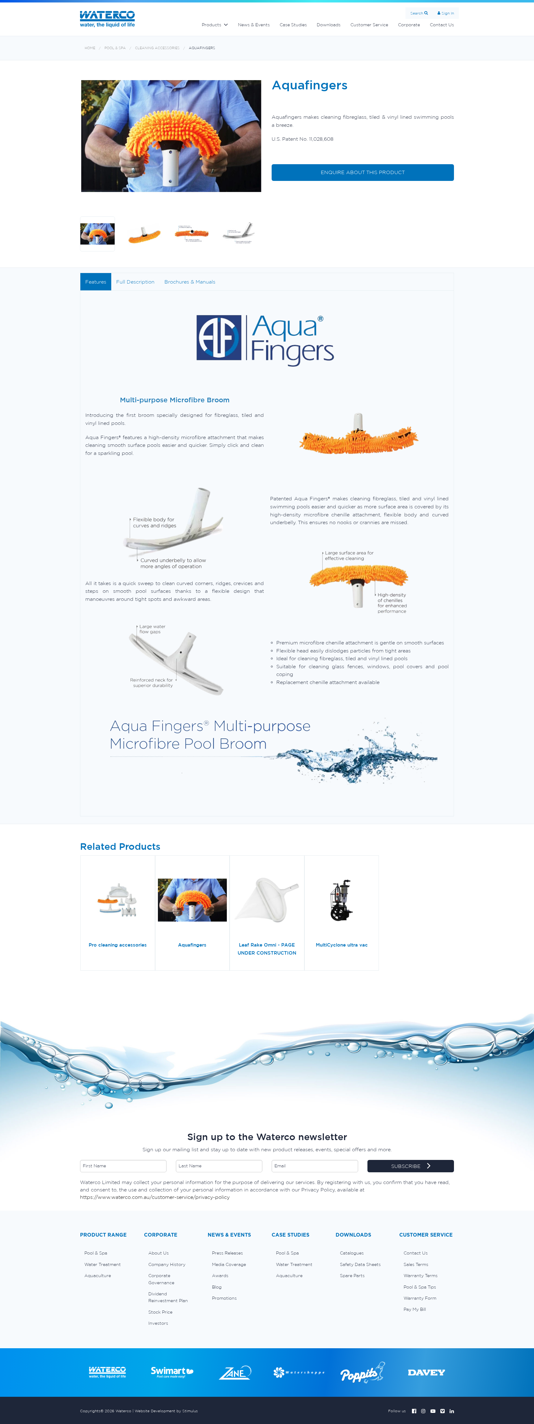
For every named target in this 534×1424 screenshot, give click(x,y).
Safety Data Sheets (360, 1264)
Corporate (409, 24)
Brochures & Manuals (189, 281)
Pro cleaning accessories (118, 944)
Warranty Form (420, 1298)
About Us (158, 1253)
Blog (217, 1287)
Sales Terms (416, 1264)
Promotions (224, 1298)
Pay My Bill (415, 1309)
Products (211, 24)
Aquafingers (202, 48)
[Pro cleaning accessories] (117, 901)
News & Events (254, 24)
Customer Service (369, 24)
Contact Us (442, 24)
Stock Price (160, 1312)
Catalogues (352, 1253)
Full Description (135, 281)
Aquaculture (97, 1275)
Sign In (448, 13)
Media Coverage (229, 1264)
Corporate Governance (161, 1279)
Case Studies (293, 24)
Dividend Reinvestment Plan (168, 1297)
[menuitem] (107, 1253)
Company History (166, 1264)
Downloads (329, 24)
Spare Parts (352, 1275)
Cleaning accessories (157, 48)
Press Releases (227, 1253)
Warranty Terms (421, 1275)
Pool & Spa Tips (420, 1287)
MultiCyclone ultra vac (342, 944)
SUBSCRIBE (406, 1166)
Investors (158, 1323)
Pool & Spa (115, 48)
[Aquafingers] (192, 901)
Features (95, 281)
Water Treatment (102, 1264)
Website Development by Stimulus (166, 1411)
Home (90, 48)
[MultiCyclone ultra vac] (341, 901)
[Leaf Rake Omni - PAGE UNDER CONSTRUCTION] (267, 901)
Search (416, 13)
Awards (220, 1275)
